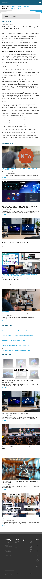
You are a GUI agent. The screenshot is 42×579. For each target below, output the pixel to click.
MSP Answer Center (7, 519)
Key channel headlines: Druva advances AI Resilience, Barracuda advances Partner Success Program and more (20, 278)
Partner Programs (26, 203)
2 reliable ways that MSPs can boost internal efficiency (13, 340)
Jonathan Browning (11, 173)
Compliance (14, 6)
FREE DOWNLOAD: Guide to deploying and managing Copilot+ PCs (18, 380)
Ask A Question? (8, 557)
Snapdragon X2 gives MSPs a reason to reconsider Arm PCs (16, 242)
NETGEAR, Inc (5, 33)
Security (3, 169)
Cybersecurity (20, 6)
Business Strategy (15, 168)
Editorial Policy (37, 561)
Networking (27, 274)
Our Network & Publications (8, 548)
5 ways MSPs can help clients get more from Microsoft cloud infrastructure (18, 335)
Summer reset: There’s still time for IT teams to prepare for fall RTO (16, 345)
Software (7, 169)
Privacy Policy (37, 556)
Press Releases (6, 21)
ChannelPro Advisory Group (8, 551)
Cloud (20, 168)
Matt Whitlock (10, 209)
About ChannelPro (8, 542)
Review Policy (37, 551)
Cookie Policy (37, 558)
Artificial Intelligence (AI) (7, 168)
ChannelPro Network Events (17, 542)
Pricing (25, 6)
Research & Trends (33, 203)
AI (10, 6)
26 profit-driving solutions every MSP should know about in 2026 (16, 350)
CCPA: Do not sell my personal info (37, 565)
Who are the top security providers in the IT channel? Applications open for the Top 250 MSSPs (20, 482)
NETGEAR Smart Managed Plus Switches (11, 51)
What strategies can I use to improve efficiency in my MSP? (14, 330)
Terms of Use (37, 553)
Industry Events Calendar (16, 546)
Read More (4, 177)
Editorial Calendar (8, 546)
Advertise (23, 544)
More (28, 6)
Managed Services (35, 168)
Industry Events (28, 168)
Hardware (4, 141)
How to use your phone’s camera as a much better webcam (16, 314)
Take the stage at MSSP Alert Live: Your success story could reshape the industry (19, 447)
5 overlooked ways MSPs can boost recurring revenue (15, 171)
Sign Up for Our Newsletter (8, 553)
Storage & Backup (19, 275)
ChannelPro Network (10, 24)
